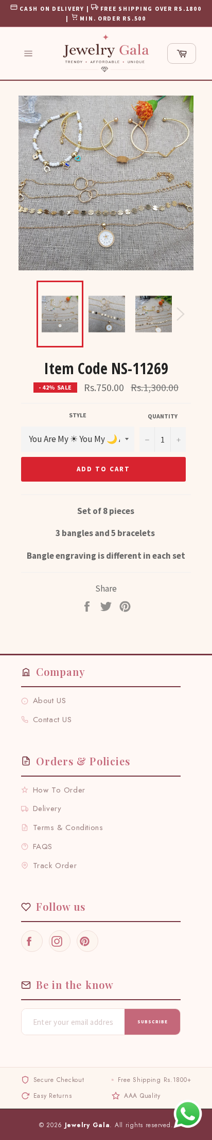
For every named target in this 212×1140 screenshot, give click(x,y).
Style (77, 415)
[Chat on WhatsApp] (188, 1114)
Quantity (163, 416)
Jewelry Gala (87, 1125)
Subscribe (152, 1021)
